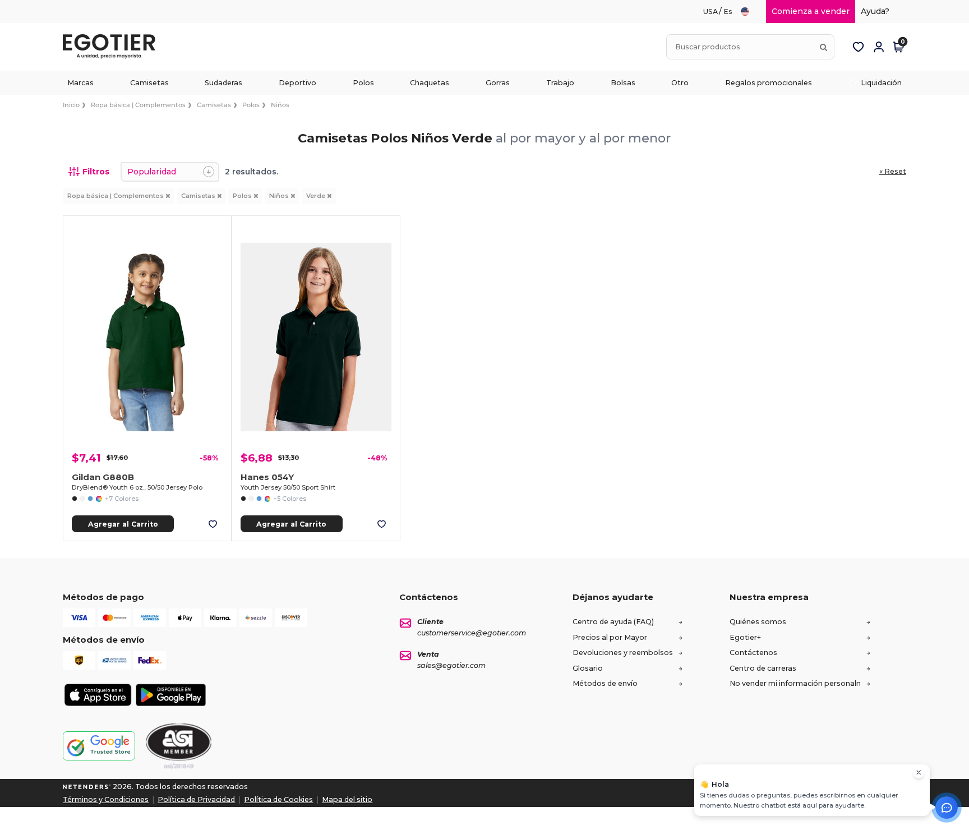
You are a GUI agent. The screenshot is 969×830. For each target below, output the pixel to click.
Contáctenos (753, 652)
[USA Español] (750, 11)
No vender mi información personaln (795, 683)
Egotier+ (745, 637)
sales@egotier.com (451, 665)
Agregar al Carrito (123, 524)
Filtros (95, 172)
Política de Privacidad (196, 799)
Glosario (588, 668)
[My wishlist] (858, 47)
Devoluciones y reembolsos (623, 652)
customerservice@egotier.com (471, 633)
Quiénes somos (758, 621)
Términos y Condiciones (106, 799)
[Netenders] (87, 786)
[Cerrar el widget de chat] (918, 772)
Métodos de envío (605, 683)
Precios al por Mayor (610, 637)
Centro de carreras (763, 668)
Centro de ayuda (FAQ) (613, 621)
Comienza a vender (811, 11)
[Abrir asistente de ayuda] (946, 807)
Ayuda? (875, 11)
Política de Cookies (278, 799)
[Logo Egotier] (113, 46)
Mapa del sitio (347, 799)
